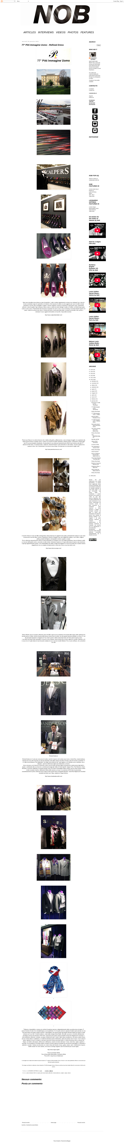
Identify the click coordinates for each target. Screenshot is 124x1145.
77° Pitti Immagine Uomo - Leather (96, 414)
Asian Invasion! (95, 451)
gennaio (94, 401)
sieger (66, 1072)
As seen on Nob (95, 444)
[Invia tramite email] (45, 1071)
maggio (93, 393)
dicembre (94, 381)
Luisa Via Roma (92, 192)
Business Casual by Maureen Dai (96, 464)
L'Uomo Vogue (92, 207)
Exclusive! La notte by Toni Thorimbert (96, 404)
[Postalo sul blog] (47, 1071)
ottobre (93, 385)
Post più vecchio (81, 1122)
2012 (92, 375)
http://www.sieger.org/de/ (54, 1049)
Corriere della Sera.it (94, 189)
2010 (92, 379)
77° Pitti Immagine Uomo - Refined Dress (96, 421)
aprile (93, 395)
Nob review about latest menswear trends (96, 425)
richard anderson (56, 1072)
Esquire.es (91, 190)
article (27, 1072)
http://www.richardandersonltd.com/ (53, 776)
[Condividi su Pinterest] (52, 1071)
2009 (92, 475)
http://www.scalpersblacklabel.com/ (53, 315)
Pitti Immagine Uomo (94, 208)
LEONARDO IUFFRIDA (94, 58)
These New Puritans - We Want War (96, 458)
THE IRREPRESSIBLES (96, 436)
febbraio (94, 399)
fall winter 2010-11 (33, 1072)
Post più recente (26, 1122)
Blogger (68, 1141)
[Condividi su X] (49, 1071)
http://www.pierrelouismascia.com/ (53, 449)
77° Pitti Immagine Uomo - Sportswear (96, 408)
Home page (53, 1122)
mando (38, 1072)
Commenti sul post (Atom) (32, 1125)
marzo (93, 397)
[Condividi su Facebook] (50, 1071)
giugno (93, 391)
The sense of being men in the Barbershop (96, 430)
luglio (93, 389)
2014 (92, 371)
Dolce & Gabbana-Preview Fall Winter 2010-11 (96, 455)
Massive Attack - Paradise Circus (96, 417)
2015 (92, 369)
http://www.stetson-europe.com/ (53, 548)
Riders (90, 193)
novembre (94, 383)
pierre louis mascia (44, 1072)
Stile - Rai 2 (91, 194)
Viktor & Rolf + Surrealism (95, 442)
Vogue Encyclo (92, 209)
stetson (69, 1072)
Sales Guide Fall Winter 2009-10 (96, 470)
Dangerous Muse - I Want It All (96, 467)
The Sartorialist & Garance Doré (95, 447)
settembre (94, 387)
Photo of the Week (96, 411)
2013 (92, 373)
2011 (92, 377)
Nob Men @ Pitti (95, 439)
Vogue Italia (91, 196)
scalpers (62, 1072)
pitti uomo (51, 1072)
